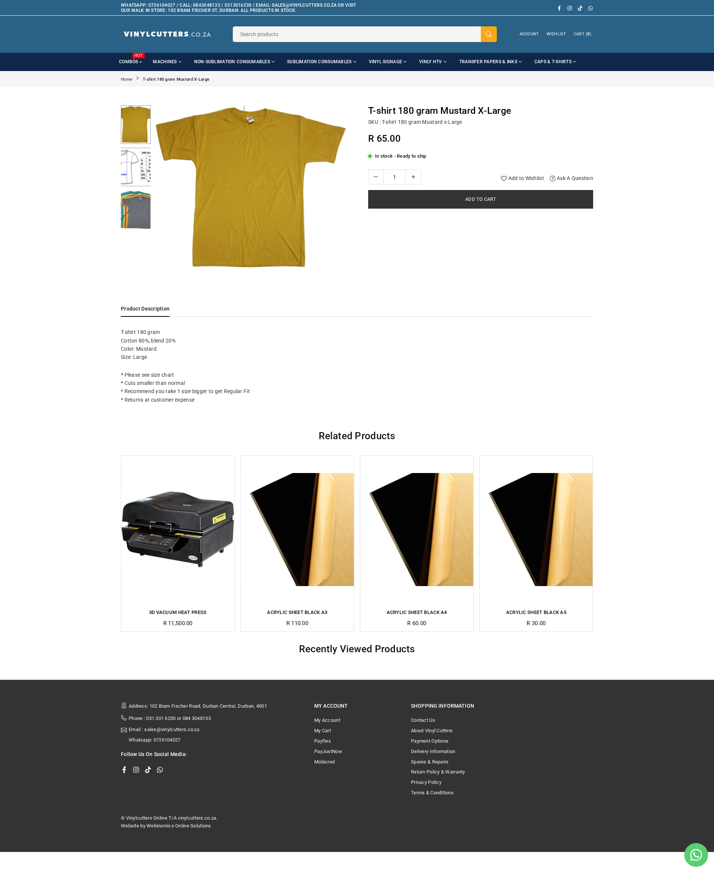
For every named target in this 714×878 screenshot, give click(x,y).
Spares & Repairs (429, 762)
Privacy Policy (426, 782)
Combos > (131, 58)
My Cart (322, 730)
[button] (340, 189)
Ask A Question (574, 178)
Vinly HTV (430, 61)
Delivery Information (433, 751)
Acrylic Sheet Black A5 (536, 612)
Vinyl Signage (385, 61)
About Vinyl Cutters (432, 730)
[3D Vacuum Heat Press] (177, 529)
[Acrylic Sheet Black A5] (536, 529)
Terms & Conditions (432, 792)
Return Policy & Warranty (438, 772)
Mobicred (324, 762)
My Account (327, 720)
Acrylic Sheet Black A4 (417, 612)
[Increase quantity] (413, 177)
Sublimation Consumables (319, 61)
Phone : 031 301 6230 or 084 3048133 (170, 718)
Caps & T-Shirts (553, 61)
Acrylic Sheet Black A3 (297, 612)
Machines (165, 61)
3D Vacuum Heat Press (178, 612)
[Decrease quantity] (376, 177)
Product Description (145, 309)
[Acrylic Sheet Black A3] (297, 529)
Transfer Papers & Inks (488, 61)
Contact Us (423, 720)
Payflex (322, 741)
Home (126, 79)
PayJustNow (328, 751)
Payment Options (429, 741)
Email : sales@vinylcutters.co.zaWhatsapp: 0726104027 (164, 735)
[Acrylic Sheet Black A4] (416, 529)
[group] (252, 188)
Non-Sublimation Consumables (232, 61)
